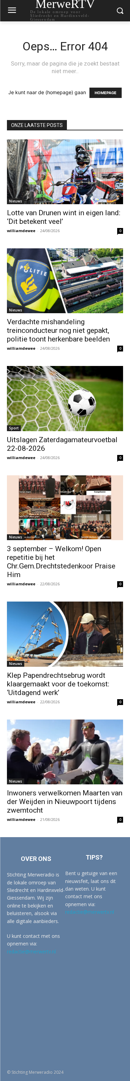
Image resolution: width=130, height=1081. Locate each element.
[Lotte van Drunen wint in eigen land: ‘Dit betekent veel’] (65, 171)
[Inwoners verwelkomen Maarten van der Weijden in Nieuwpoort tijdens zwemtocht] (65, 752)
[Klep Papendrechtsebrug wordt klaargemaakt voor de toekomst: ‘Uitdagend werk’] (65, 634)
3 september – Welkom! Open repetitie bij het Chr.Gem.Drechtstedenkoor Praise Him (61, 562)
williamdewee (21, 230)
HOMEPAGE (105, 92)
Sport (14, 428)
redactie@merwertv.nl (31, 951)
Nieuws (15, 201)
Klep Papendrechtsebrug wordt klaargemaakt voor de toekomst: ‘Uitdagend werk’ (58, 684)
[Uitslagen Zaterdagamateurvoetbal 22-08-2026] (65, 398)
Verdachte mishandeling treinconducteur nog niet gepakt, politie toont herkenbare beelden (58, 330)
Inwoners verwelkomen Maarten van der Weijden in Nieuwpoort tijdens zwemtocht (64, 801)
